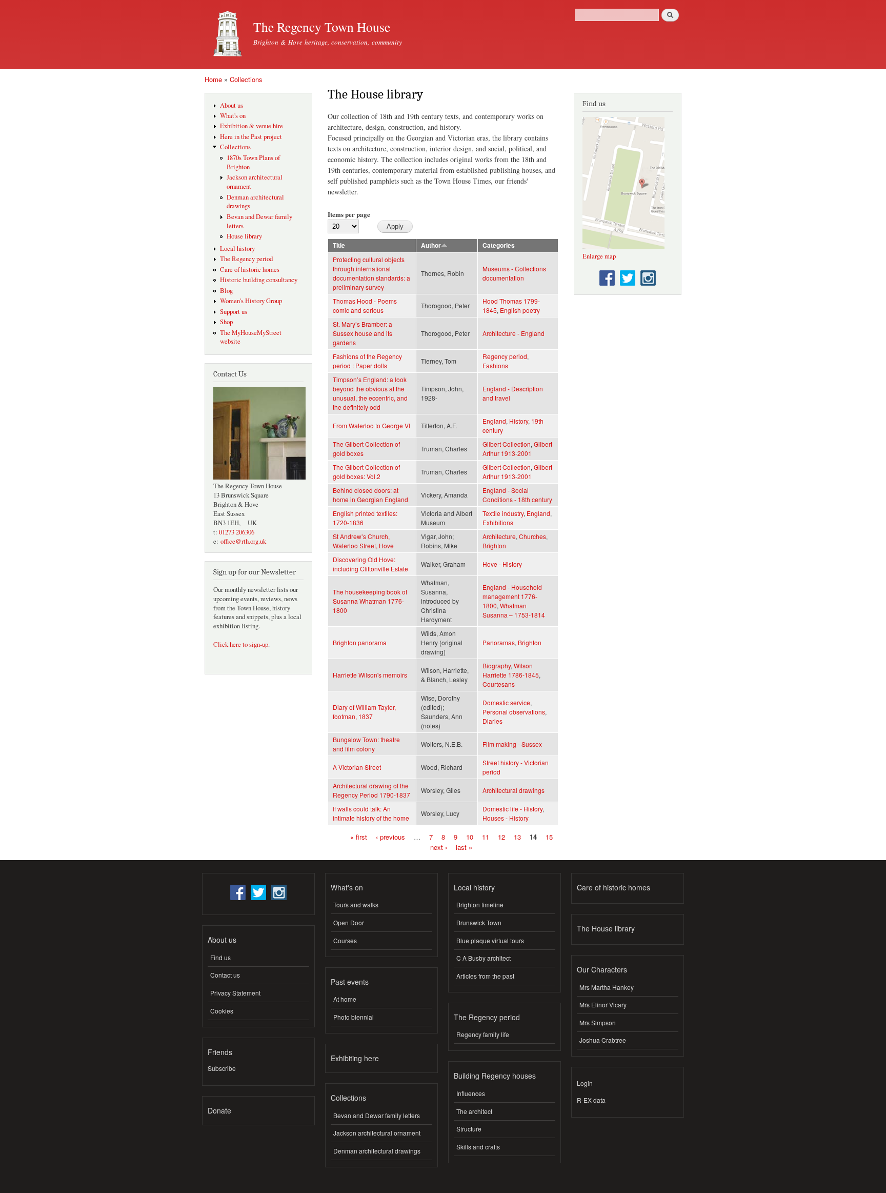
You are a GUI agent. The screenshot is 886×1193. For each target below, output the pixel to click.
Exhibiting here (355, 1058)
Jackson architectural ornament (376, 1132)
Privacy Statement (235, 992)
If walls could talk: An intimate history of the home (371, 813)
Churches (532, 536)
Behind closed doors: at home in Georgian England (370, 495)
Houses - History (505, 817)
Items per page (349, 214)
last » (464, 846)
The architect (474, 1111)
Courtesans (498, 684)
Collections (246, 79)
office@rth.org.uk (243, 541)
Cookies (221, 1010)
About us (231, 105)
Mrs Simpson (597, 1022)
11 (485, 837)
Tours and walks (355, 904)
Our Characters (602, 969)
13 (517, 837)
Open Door (348, 922)
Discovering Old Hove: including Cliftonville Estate (370, 564)
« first (358, 837)
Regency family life (482, 1034)
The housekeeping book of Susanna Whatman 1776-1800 (370, 600)
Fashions (495, 365)
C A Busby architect (483, 957)
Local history (237, 248)
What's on (233, 115)
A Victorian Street (357, 767)
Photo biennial (353, 1016)
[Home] (225, 34)
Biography (496, 665)
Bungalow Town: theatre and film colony (366, 744)
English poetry (520, 310)
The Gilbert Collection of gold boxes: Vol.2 (366, 472)
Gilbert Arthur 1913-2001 (517, 449)
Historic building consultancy (258, 279)
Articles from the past (485, 975)
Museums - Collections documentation (514, 273)
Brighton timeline (480, 904)
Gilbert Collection (506, 444)
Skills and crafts (478, 1146)
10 (469, 837)
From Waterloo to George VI (371, 425)
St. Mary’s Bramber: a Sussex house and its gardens (362, 333)
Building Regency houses (495, 1075)
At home (344, 999)
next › (438, 846)
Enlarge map (599, 256)
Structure (468, 1128)
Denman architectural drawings (376, 1150)
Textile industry (502, 513)
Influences (470, 1093)
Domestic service (506, 702)
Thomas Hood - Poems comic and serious (365, 305)
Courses (345, 940)
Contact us (225, 974)
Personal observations (513, 711)
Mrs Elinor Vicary (603, 1004)
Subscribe (222, 1068)
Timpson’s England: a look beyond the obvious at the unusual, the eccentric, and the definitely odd (370, 393)
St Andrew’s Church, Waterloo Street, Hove (363, 541)
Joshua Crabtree (602, 1040)
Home (213, 79)
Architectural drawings (513, 790)
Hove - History (502, 564)
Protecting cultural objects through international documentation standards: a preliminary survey (371, 273)
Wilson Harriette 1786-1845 (510, 670)
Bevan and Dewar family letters (376, 1115)
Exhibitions (497, 522)
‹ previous (390, 837)
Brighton (494, 545)
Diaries (492, 721)
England (494, 420)
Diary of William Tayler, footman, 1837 (364, 712)
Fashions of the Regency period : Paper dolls (367, 361)
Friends (220, 1052)
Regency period (504, 356)
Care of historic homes (249, 269)
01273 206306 (236, 532)
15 (549, 837)
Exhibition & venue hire (251, 126)
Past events (350, 982)
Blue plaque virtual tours (490, 940)
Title (339, 245)
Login (585, 1083)
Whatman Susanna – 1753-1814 (513, 610)
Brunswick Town (478, 922)
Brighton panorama (360, 642)
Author (431, 245)
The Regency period (246, 258)
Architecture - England (513, 333)
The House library (606, 928)
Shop (226, 321)
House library (244, 236)
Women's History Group (251, 300)
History (518, 420)
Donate (219, 1110)
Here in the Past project (251, 136)
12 (501, 837)
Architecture (499, 536)
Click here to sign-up (240, 644)
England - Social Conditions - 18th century (517, 495)
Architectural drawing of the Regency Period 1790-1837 (371, 790)
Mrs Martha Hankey (606, 987)
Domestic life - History (512, 808)
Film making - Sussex (512, 744)
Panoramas (498, 642)
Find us (220, 957)
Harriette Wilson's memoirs (370, 674)
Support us (233, 311)
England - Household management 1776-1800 (512, 596)
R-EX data (591, 1100)
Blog (226, 290)
